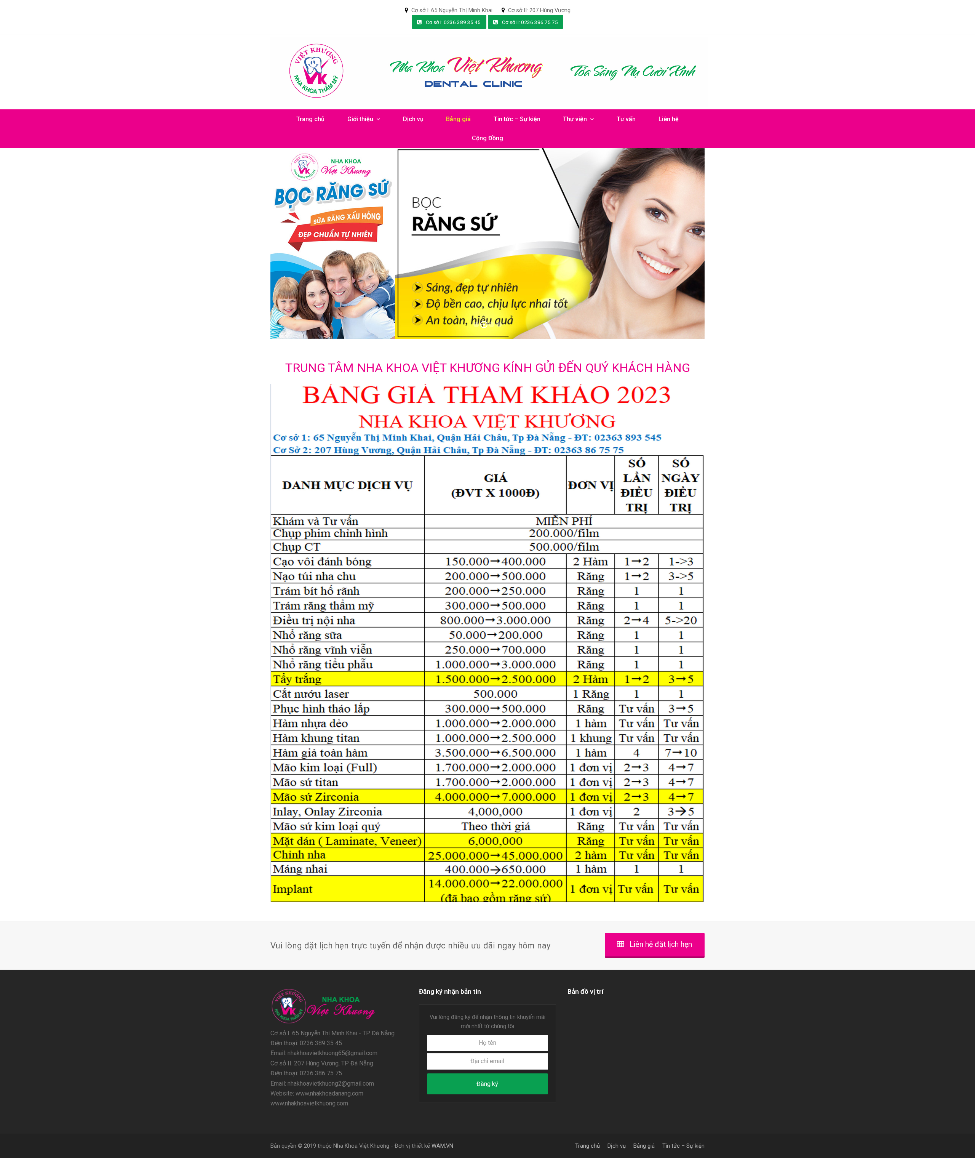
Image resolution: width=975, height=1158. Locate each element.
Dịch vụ (616, 1145)
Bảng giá (644, 1145)
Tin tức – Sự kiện (683, 1145)
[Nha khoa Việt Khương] (323, 1023)
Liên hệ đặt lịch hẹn (661, 944)
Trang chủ (587, 1145)
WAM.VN (442, 1145)
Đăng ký (487, 1084)
